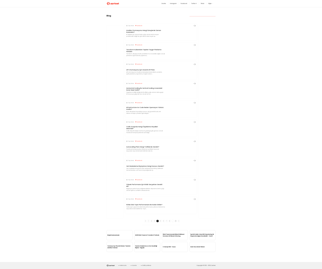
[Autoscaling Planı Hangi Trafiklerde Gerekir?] (194, 141)
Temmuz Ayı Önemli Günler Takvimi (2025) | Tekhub (118, 247)
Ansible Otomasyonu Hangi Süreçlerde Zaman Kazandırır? (143, 31)
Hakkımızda (123, 265)
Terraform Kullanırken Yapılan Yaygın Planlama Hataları (143, 51)
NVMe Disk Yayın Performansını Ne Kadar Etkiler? (144, 205)
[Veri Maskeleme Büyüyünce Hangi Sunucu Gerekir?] (194, 160)
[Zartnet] (112, 3)
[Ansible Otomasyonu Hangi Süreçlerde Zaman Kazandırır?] (194, 25)
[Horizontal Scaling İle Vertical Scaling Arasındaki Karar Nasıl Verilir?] (194, 83)
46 (175, 221)
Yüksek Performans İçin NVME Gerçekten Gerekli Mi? (144, 185)
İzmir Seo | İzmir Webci (197, 247)
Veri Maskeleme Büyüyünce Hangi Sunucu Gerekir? (145, 166)
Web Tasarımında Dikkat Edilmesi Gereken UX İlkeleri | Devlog (173, 235)
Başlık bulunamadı (113, 235)
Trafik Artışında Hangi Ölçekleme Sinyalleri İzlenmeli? (142, 128)
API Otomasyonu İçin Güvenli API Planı (140, 70)
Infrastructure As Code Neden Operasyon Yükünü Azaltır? (145, 108)
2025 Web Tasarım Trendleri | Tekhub (147, 235)
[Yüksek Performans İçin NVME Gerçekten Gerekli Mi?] (194, 180)
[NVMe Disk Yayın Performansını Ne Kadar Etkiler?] (194, 199)
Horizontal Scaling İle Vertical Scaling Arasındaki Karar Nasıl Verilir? (144, 89)
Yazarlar (134, 265)
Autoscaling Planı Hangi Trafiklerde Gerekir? (142, 147)
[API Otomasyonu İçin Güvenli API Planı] (194, 64)
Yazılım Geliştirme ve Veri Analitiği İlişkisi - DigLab (146, 247)
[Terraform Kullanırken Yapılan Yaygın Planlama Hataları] (194, 45)
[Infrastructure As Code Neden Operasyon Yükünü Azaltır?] (194, 103)
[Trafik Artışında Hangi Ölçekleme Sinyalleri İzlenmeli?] (194, 122)
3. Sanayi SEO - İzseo (169, 247)
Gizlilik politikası (146, 265)
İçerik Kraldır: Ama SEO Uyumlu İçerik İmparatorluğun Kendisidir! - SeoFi (202, 235)
